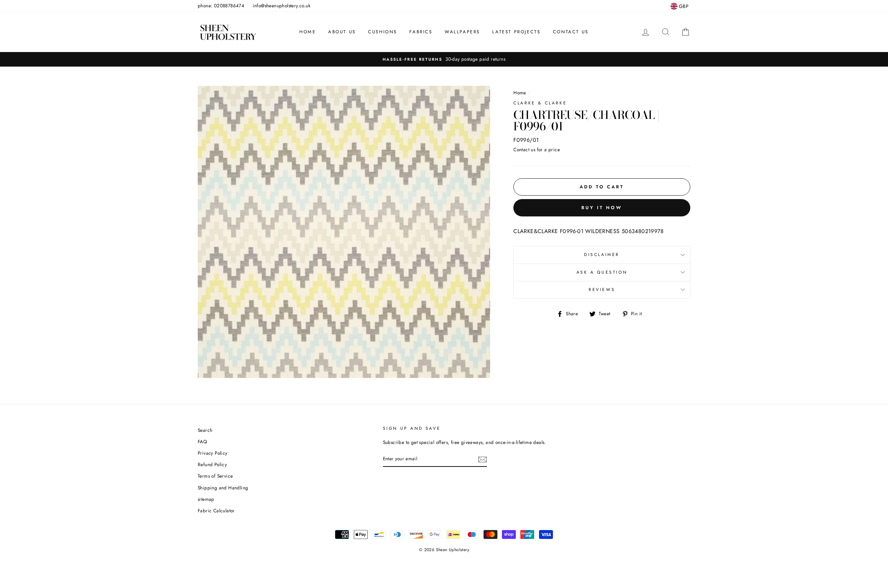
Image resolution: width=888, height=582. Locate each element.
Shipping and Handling (223, 487)
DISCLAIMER (602, 254)
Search (205, 430)
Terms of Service (215, 475)
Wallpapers (462, 31)
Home (307, 31)
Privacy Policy (213, 453)
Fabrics (420, 31)
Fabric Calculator (216, 510)
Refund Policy (212, 464)
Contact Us (571, 31)
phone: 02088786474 (221, 5)
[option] (444, 59)
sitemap (206, 499)
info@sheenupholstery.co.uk (281, 5)
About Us (342, 31)
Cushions (382, 31)
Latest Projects (516, 31)
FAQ (202, 441)
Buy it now (601, 207)
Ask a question (602, 272)
